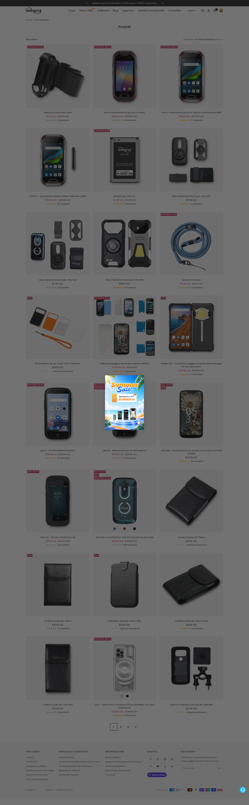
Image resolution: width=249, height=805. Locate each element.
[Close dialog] (141, 378)
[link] (124, 402)
